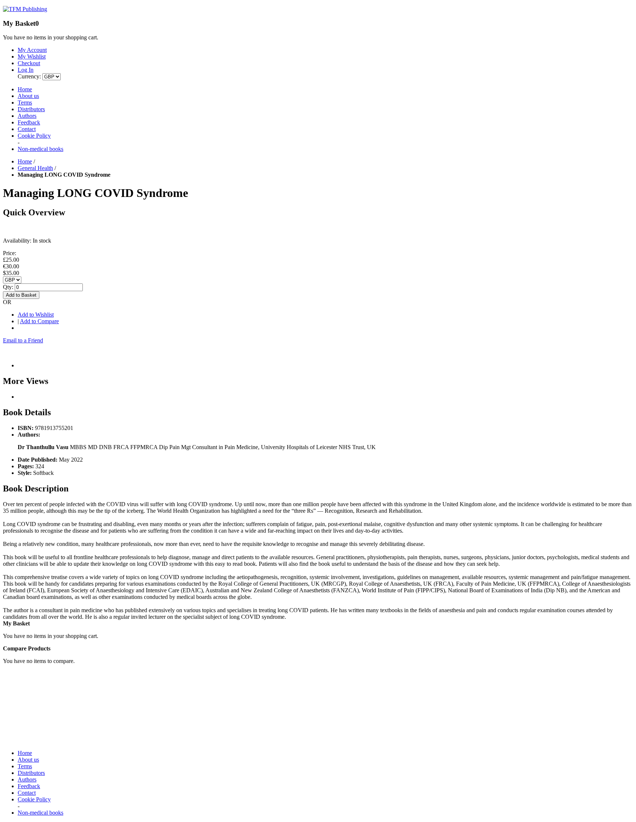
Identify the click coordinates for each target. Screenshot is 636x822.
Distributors (31, 109)
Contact (27, 129)
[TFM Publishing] (25, 9)
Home (25, 89)
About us (28, 96)
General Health (35, 168)
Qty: (8, 287)
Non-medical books (40, 149)
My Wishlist (32, 56)
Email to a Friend (23, 340)
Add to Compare (39, 321)
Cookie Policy (34, 136)
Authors (27, 116)
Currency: (29, 76)
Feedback (29, 122)
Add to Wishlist (36, 314)
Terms (25, 102)
